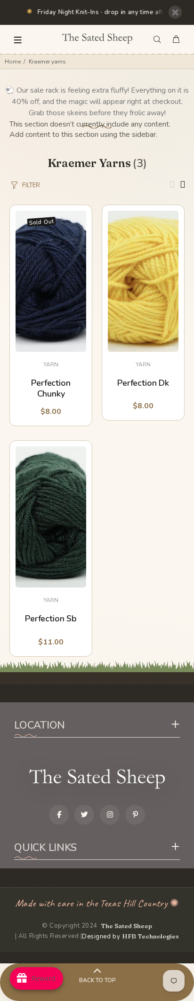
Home (13, 61)
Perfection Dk (143, 383)
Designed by (130, 936)
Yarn (50, 364)
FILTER (31, 185)
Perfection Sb (51, 618)
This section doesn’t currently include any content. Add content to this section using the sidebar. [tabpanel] (89, 129)
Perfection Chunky (50, 388)
